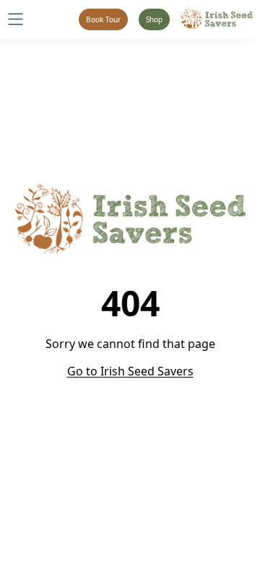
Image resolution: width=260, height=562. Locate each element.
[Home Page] (217, 19)
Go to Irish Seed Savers (130, 371)
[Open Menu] (15, 19)
